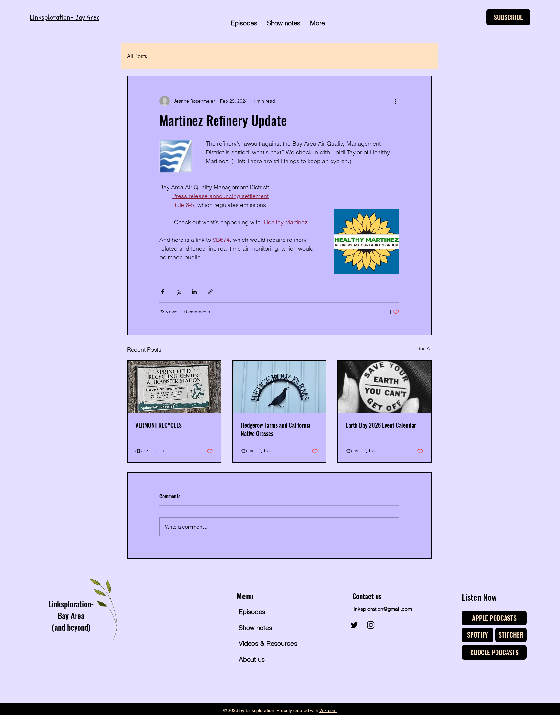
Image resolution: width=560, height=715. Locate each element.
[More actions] (395, 101)
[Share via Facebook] (162, 292)
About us (252, 659)
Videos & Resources (262, 643)
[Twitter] (354, 625)
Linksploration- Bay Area (64, 17)
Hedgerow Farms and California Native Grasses (275, 429)
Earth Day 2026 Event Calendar (381, 425)
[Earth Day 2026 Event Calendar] (384, 387)
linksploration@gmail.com (382, 609)
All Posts (137, 56)
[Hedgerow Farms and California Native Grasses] (279, 387)
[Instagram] (371, 625)
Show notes (255, 627)
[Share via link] (210, 292)
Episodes (252, 612)
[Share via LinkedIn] (194, 292)
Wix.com (328, 710)
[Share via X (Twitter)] (178, 292)
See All (424, 348)
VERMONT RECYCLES (158, 425)
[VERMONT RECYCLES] (174, 387)
